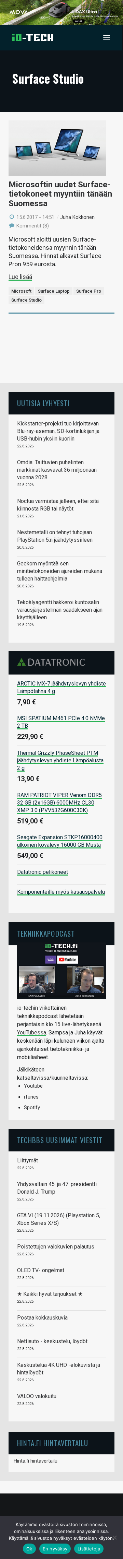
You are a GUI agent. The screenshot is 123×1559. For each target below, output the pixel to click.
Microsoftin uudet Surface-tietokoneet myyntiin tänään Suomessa (60, 194)
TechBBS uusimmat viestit (59, 1140)
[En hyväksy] (114, 1537)
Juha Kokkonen (77, 217)
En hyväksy (55, 1548)
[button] (106, 37)
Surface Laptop (54, 291)
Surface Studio (26, 300)
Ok (29, 1548)
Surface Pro (88, 291)
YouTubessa (31, 1032)
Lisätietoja (89, 1548)
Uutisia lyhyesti (43, 403)
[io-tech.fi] (32, 37)
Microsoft (21, 291)
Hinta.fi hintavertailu (35, 1461)
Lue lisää (20, 276)
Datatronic (53, 662)
